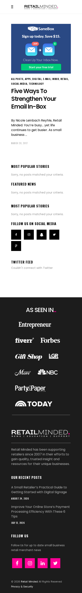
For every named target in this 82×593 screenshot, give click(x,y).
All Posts (17, 79)
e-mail (47, 79)
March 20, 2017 (19, 143)
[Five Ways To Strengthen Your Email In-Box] (41, 49)
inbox (55, 79)
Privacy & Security (22, 586)
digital (36, 79)
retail (64, 79)
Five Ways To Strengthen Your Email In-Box (33, 99)
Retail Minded (29, 581)
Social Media (19, 83)
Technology (36, 83)
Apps (28, 79)
